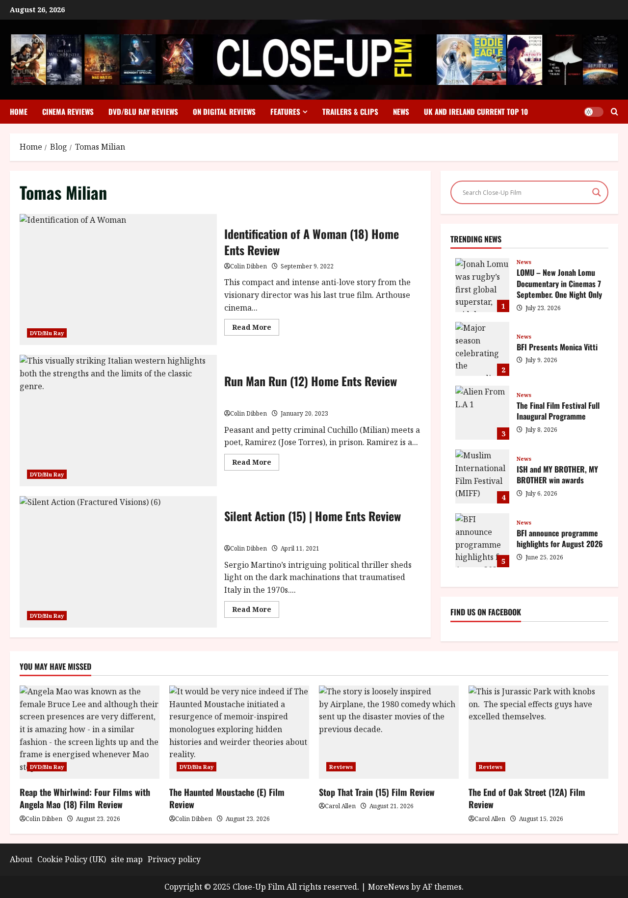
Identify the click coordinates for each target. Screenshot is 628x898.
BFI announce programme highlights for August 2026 (482, 540)
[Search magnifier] (596, 192)
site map (127, 859)
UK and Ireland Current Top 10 (476, 111)
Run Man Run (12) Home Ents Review (118, 420)
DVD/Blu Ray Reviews (143, 111)
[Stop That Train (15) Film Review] (389, 732)
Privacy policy (174, 859)
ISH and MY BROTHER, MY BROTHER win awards (482, 476)
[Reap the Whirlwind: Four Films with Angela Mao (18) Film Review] (89, 732)
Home (18, 111)
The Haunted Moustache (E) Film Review (227, 798)
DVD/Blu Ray (47, 333)
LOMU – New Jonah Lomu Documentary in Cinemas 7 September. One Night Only (482, 285)
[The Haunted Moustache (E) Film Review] (239, 732)
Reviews (341, 766)
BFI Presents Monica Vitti (482, 349)
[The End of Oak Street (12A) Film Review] (538, 732)
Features (285, 111)
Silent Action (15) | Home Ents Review (118, 562)
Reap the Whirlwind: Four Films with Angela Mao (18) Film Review (85, 798)
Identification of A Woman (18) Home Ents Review (118, 279)
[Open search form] (614, 111)
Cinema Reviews (68, 111)
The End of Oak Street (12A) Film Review (527, 798)
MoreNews (388, 886)
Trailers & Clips (350, 111)
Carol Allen (340, 806)
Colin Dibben (248, 266)
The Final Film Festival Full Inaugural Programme (482, 413)
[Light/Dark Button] (593, 112)
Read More (255, 329)
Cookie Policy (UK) (71, 859)
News (401, 111)
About (21, 859)
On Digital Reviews (224, 111)
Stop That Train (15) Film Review (377, 792)
